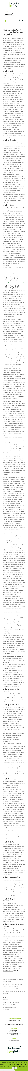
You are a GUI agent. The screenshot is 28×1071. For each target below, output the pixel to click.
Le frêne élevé (7, 981)
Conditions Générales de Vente (14, 1033)
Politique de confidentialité (14, 1031)
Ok (13, 1068)
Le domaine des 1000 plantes (11, 1002)
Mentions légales (14, 1034)
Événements (6, 999)
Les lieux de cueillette (9, 1004)
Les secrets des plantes (9, 1007)
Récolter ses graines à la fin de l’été (13, 979)
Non (16, 1068)
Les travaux (6, 1009)
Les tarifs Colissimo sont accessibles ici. (13, 283)
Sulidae (17, 1040)
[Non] (14, 1070)
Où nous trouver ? (14, 1030)
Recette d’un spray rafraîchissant (12, 989)
